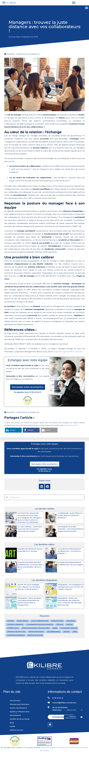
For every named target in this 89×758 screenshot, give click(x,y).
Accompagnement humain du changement (40, 624)
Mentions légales (49, 747)
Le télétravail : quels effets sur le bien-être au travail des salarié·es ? (70, 515)
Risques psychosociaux (36, 631)
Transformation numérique (69, 628)
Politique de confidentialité (68, 747)
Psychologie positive (53, 631)
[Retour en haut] (81, 710)
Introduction (15, 701)
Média (12, 726)
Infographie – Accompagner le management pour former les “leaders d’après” (70, 587)
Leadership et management (27, 54)
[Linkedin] (41, 486)
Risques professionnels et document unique (35, 628)
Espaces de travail (57, 621)
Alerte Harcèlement (18, 708)
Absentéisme (71, 621)
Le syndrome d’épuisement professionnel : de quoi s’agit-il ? (70, 564)
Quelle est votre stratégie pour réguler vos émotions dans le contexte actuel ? (28, 587)
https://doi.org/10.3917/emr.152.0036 (67, 352)
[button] (86, 7)
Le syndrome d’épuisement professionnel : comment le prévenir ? (69, 551)
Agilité (75, 631)
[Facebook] (47, 486)
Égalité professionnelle (19, 712)
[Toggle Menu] (73, 3)
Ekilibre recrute (16, 730)
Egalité (55, 628)
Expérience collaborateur (15, 624)
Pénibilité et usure (13, 628)
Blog (12, 723)
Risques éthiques (22, 621)
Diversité (66, 631)
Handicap (69, 624)
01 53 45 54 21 (35, 392)
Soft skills (10, 621)
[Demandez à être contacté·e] (81, 717)
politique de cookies (70, 425)
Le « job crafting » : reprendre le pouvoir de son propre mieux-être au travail (29, 529)
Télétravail (59, 624)
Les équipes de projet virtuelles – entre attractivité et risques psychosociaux (70, 529)
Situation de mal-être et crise (16, 631)
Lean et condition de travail (39, 621)
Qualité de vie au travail (35, 635)
